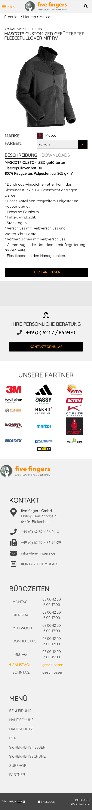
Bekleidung (20, 710)
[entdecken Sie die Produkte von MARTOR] (45, 427)
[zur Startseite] (46, 10)
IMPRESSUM (82, 799)
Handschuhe (21, 719)
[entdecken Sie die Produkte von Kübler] (76, 411)
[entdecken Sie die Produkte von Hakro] (45, 411)
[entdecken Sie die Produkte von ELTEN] (76, 401)
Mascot (45, 16)
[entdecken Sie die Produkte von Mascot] (76, 426)
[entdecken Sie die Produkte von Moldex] (15, 441)
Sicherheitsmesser (27, 747)
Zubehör (17, 765)
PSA (12, 738)
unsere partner (46, 375)
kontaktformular (46, 347)
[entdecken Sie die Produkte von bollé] (15, 401)
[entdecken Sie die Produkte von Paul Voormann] (45, 441)
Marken (29, 16)
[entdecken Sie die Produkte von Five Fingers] (15, 411)
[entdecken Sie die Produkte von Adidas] (45, 390)
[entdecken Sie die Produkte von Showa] (76, 441)
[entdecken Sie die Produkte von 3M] (15, 390)
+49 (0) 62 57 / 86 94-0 (50, 332)
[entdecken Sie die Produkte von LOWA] (15, 426)
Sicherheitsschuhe (27, 756)
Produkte (12, 16)
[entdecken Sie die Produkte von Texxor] (45, 449)
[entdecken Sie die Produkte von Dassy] (45, 401)
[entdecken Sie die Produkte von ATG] (76, 390)
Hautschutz (21, 729)
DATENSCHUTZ (80, 803)
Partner (17, 774)
